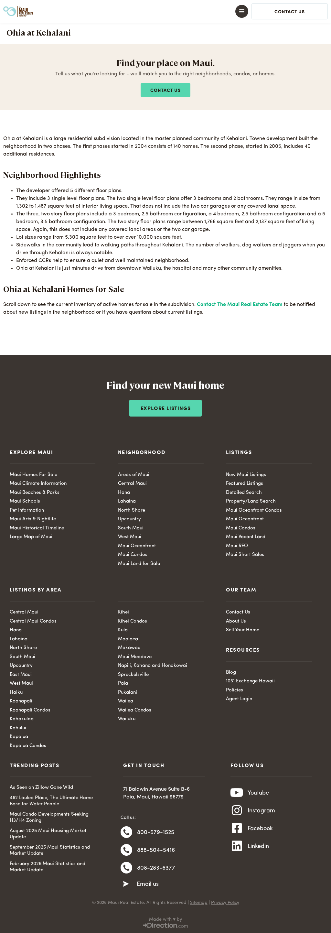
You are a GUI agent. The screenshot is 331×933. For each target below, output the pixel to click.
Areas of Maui (133, 474)
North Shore (131, 510)
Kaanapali (21, 701)
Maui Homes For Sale (33, 474)
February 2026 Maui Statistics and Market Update (47, 867)
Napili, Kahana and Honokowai (152, 665)
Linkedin (258, 846)
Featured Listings (244, 483)
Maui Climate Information (38, 483)
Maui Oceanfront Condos (254, 510)
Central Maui (132, 483)
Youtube (258, 793)
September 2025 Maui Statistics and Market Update (50, 850)
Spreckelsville (133, 674)
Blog (231, 672)
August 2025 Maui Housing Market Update (48, 834)
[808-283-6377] (126, 867)
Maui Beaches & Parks (34, 492)
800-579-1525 (155, 832)
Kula (123, 630)
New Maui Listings (246, 474)
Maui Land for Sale (139, 563)
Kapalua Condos (28, 745)
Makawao (129, 648)
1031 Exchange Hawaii (250, 681)
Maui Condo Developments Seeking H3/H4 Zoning (49, 817)
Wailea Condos (134, 710)
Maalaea (128, 639)
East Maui (21, 674)
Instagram (261, 811)
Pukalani (127, 692)
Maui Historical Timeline (37, 528)
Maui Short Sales (245, 554)
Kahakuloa (22, 719)
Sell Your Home (242, 630)
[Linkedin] (237, 846)
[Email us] (126, 884)
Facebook (260, 828)
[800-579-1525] (126, 832)
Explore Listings (166, 408)
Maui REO (237, 546)
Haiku (16, 692)
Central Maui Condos (33, 621)
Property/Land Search (251, 501)
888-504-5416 (156, 850)
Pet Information (27, 510)
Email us (148, 884)
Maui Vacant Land (245, 537)
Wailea (125, 701)
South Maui (131, 528)
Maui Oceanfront (137, 546)
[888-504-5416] (126, 850)
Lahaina (127, 501)
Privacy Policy (225, 902)
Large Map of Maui (31, 537)
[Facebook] (237, 828)
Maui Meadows (135, 657)
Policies (234, 690)
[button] (165, 11)
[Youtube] (237, 792)
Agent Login (239, 699)
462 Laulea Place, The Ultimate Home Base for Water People (51, 801)
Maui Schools (25, 501)
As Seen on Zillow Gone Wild (41, 787)
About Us (236, 621)
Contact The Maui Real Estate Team (240, 304)
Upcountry (129, 519)
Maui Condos (132, 554)
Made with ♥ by (165, 919)
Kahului (18, 728)
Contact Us (238, 612)
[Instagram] (237, 810)
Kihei (123, 612)
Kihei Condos (132, 621)
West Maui (129, 537)
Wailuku (126, 719)
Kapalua (19, 736)
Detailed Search (244, 492)
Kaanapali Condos (30, 710)
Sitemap (199, 902)
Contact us (165, 90)
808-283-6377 (156, 868)
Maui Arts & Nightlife (33, 519)
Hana (124, 492)
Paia (123, 683)
